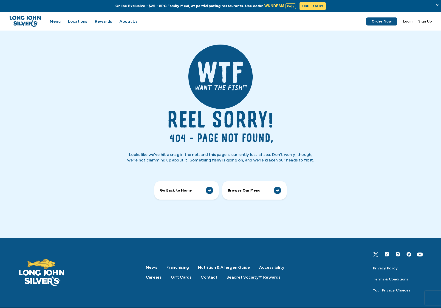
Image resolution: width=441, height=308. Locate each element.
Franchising (178, 267)
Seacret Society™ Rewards (253, 277)
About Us (128, 21)
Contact (209, 277)
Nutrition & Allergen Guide (224, 267)
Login (408, 21)
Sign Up (425, 21)
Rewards (103, 21)
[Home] (41, 272)
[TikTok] (387, 254)
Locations (78, 21)
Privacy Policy (385, 268)
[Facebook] (409, 254)
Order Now (382, 21)
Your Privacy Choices (391, 290)
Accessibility (271, 267)
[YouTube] (420, 254)
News (151, 267)
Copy (290, 6)
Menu (55, 21)
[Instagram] (398, 254)
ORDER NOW (312, 6)
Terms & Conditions (390, 279)
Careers (154, 277)
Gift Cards (181, 277)
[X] (376, 254)
